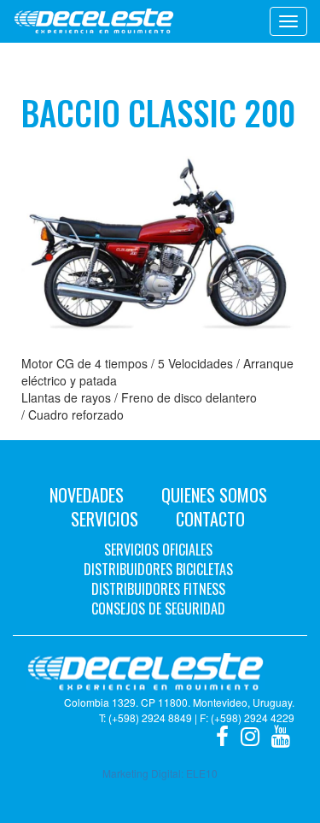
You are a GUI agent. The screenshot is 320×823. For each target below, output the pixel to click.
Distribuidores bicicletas (158, 569)
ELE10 (202, 773)
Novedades (86, 495)
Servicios (104, 519)
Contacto (210, 519)
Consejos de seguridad (158, 608)
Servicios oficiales (158, 549)
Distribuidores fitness (158, 589)
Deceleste (94, 21)
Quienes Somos (214, 495)
